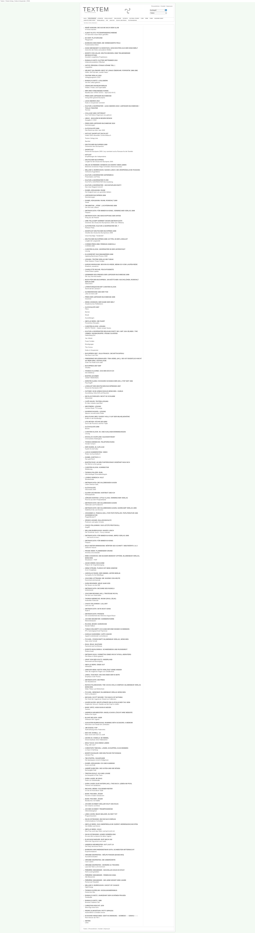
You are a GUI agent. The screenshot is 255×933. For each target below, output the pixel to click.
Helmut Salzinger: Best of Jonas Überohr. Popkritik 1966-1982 (111, 70)
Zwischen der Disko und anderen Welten (98, 50)
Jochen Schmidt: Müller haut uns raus (101, 804)
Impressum (170, 6)
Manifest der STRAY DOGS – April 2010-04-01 (100, 92)
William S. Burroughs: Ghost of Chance (102, 885)
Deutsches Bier (90, 892)
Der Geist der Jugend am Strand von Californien (100, 699)
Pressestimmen (155, 6)
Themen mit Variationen (92, 785)
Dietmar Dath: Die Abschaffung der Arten (103, 216)
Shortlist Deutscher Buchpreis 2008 (100, 231)
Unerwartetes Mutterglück (93, 439)
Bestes (87, 428)
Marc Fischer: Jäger (94, 794)
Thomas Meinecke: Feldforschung (100, 442)
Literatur (100, 18)
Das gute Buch (90, 459)
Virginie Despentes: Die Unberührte (100, 860)
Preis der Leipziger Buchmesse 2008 (100, 297)
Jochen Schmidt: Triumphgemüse (99, 809)
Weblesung (88, 469)
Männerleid (88, 398)
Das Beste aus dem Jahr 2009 (95, 130)
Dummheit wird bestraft (92, 580)
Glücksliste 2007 (92, 307)
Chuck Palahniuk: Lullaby (96, 604)
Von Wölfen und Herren (92, 826)
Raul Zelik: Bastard (93, 644)
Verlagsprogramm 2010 (92, 77)
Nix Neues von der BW (92, 585)
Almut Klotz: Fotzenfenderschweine (101, 33)
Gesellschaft (108, 18)
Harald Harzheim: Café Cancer (98, 634)
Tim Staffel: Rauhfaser (95, 758)
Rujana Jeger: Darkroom (96, 624)
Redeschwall (89, 651)
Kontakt (163, 6)
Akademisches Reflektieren (94, 304)
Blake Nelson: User (93, 717)
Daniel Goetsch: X (92, 457)
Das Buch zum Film (91, 355)
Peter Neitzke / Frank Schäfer (94, 261)
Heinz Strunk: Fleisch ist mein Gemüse (101, 568)
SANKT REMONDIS (92, 378)
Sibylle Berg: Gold (93, 829)
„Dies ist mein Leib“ (91, 294)
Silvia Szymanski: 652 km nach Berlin (100, 819)
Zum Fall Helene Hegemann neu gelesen (98, 115)
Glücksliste (90, 488)
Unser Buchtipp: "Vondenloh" (94, 236)
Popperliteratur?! (90, 517)
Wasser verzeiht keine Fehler (94, 413)
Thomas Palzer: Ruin (93, 472)
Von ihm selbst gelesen (92, 82)
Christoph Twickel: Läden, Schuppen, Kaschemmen (106, 748)
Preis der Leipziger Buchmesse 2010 (100, 123)
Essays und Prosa (121, 20)
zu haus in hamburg (91, 750)
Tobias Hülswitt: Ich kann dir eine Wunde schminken (107, 629)
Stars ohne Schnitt (91, 641)
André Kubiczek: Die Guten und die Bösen (102, 768)
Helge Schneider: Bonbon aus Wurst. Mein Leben (105, 165)
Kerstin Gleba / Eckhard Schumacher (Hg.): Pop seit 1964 (109, 381)
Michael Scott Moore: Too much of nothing (104, 697)
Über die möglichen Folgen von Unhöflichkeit (99, 671)
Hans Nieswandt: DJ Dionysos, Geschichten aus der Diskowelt (111, 48)
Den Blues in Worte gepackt (94, 656)
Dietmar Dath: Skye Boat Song (98, 609)
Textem (2, 1)
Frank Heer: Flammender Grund (99, 551)
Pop (107, 20)
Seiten (87, 921)
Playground (88, 40)
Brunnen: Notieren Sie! (92, 902)
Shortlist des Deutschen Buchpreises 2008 (99, 233)
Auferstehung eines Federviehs (95, 729)
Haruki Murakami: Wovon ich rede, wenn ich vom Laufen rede (111, 264)
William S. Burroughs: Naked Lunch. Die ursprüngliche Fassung (112, 170)
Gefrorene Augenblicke (92, 172)
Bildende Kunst (158, 18)
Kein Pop (112, 20)
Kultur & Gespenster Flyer (96, 180)
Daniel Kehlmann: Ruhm (95, 190)
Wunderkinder (89, 479)
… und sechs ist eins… (92, 537)
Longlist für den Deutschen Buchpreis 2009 (99, 161)
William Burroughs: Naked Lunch (99, 530)
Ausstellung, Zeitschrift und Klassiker (97, 393)
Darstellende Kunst (89, 20)
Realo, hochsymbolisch (92, 454)
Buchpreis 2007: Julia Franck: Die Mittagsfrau (104, 353)
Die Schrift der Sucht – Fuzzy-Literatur (97, 532)
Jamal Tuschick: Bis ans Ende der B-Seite (102, 675)
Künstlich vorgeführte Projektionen (96, 57)
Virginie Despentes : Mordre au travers (102, 865)
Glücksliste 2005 (90, 489)
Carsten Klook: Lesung (95, 326)
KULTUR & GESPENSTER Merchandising (99, 182)
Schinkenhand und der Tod (96, 292)
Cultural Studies (134, 18)
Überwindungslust (91, 811)
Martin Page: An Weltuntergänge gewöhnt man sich (107, 462)
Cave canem (89, 862)
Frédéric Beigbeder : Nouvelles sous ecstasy (105, 870)
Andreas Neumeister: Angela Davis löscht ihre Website (108, 712)
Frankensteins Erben (92, 45)
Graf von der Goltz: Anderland (98, 659)
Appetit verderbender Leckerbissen (96, 636)
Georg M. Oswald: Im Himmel (97, 738)
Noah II (87, 610)
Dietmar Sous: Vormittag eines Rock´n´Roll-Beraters (108, 654)
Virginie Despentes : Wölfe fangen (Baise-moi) (104, 855)
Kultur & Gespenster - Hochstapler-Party (103, 185)
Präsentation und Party (92, 177)
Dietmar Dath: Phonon (94, 614)
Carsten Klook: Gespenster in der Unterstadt (105, 249)
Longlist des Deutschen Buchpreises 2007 (103, 386)
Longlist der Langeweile (92, 241)
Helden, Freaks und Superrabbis (95, 87)
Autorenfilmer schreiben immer (95, 912)
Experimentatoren (91, 851)
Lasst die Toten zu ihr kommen (95, 867)
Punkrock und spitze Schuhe (94, 522)
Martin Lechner (92, 376)
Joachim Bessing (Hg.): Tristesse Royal (101, 593)
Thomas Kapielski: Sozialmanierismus (101, 890)
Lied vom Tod (89, 605)
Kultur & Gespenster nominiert (95, 103)
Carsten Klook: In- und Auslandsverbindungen (105, 432)
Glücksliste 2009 (92, 128)
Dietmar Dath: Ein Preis (95, 680)
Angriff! (87, 527)
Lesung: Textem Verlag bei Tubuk (99, 259)
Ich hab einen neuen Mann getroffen (96, 34)
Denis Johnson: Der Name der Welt (100, 302)
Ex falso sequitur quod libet (93, 403)
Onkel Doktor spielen (92, 271)
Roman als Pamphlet (92, 882)
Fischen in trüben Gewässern (94, 795)
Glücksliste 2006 (92, 427)
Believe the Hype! (91, 714)
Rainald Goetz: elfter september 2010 (101, 60)
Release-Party (89, 228)
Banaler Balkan (90, 626)
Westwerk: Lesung (93, 406)
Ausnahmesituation (91, 856)
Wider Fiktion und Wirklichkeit (94, 689)
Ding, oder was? (90, 745)
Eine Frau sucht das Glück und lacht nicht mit (100, 831)
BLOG (85, 18)
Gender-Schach (90, 444)
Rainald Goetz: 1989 (93, 900)
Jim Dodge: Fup (91, 728)
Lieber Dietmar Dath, (92, 484)
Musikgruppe (89, 344)
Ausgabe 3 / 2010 (90, 120)
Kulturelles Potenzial (91, 600)
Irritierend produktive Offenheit (95, 62)
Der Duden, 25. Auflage (94, 447)
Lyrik (142, 18)
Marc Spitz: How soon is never (98, 707)
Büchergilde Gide (90, 770)
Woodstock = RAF (91, 560)
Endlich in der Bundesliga (93, 418)
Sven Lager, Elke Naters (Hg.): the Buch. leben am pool (108, 783)
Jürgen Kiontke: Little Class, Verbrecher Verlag (106, 498)
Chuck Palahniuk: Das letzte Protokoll (102, 525)
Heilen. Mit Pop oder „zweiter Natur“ (96, 72)
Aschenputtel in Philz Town (93, 775)
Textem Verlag (9, 1)
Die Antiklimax (89, 372)
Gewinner (88, 299)
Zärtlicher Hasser (90, 547)
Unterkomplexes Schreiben (94, 821)
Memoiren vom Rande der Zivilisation (97, 724)
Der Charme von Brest (92, 806)
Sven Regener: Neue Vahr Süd (97, 583)
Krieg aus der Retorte (92, 217)
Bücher (87, 312)
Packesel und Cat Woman (93, 646)
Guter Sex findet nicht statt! (94, 362)
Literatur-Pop (89, 755)
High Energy (89, 887)
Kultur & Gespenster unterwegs (99, 175)
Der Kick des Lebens (92, 207)
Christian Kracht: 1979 (94, 905)
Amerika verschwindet (92, 552)
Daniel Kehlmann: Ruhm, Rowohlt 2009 (101, 200)
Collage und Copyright (95, 113)
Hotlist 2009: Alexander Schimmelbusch (98, 135)
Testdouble (88, 897)
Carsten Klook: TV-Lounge (93, 408)
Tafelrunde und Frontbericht (94, 505)
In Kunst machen (90, 29)
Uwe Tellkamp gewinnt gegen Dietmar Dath (103, 221)
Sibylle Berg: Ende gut (95, 664)
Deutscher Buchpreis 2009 (96, 144)
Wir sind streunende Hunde (96, 91)
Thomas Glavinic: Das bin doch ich (99, 371)
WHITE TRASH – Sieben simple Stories (98, 328)
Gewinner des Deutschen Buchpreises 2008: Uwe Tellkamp (104, 222)
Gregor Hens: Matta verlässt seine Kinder (103, 670)
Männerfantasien (90, 621)
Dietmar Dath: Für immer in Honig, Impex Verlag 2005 (107, 535)
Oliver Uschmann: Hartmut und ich (100, 493)
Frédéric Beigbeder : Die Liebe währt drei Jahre (105, 880)
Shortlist (89, 149)
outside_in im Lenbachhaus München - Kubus (104, 391)
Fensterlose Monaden (92, 323)
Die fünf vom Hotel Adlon (93, 595)
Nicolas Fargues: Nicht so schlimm (100, 396)
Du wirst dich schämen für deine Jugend (98, 836)
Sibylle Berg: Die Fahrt (95, 321)
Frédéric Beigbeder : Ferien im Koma (100, 875)
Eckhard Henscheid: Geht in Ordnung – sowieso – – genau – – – (111, 916)
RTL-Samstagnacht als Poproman (96, 631)
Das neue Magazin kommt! (94, 187)
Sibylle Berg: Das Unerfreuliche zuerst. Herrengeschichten (111, 824)
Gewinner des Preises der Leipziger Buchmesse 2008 (107, 274)
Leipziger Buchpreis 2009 (95, 195)
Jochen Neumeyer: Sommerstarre (99, 619)
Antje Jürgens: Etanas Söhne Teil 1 (100, 65)
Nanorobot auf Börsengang (93, 661)
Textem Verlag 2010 (93, 75)
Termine (87, 110)
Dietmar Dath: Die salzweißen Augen (101, 482)
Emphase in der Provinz (93, 676)
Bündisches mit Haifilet (92, 800)
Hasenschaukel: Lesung (95, 411)
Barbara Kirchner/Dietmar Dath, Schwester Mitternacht (109, 849)
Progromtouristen (90, 816)
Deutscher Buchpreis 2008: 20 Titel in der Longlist (106, 239)
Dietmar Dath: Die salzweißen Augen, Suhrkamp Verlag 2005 (111, 508)
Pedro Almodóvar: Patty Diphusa (99, 910)
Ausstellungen (89, 318)
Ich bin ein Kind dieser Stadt (94, 790)
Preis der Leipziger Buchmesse (98, 96)
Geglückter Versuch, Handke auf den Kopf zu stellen (102, 704)
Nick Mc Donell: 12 (93, 733)
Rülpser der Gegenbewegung (94, 565)
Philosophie (117, 18)
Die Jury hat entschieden (93, 276)
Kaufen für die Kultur (91, 449)
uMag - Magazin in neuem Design (98, 118)
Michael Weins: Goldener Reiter (99, 789)
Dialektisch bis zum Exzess (94, 510)
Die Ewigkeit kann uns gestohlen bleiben (98, 192)
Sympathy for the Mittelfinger (94, 575)
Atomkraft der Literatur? (92, 288)
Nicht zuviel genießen (92, 872)
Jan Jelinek (88, 338)
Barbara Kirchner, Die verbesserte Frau (102, 43)
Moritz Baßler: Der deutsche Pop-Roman (103, 753)
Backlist (87, 141)
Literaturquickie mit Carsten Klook (100, 287)
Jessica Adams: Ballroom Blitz (98, 520)
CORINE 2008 (90, 246)
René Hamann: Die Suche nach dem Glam (102, 27)
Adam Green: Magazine (94, 563)
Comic (151, 18)
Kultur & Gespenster (20, 1)
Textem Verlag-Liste (91, 138)
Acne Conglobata (90, 570)
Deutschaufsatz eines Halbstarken (96, 740)
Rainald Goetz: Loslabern (96, 80)
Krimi (146, 18)
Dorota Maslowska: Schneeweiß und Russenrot (106, 649)
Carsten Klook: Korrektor (97, 467)
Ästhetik (125, 18)
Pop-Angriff (88, 383)
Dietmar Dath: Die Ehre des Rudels (99, 588)
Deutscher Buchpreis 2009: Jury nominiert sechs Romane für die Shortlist (109, 151)
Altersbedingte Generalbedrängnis (96, 474)
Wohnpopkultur (90, 494)
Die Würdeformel (90, 681)
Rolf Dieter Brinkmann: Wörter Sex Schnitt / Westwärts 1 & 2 (111, 546)
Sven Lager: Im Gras (93, 778)
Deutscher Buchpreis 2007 (93, 388)
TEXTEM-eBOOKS (132, 20)
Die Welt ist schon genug (93, 464)
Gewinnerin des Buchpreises (94, 146)
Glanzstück (89, 283)
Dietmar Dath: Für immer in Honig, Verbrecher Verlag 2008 (110, 210)
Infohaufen (88, 666)
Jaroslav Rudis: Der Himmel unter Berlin (102, 573)
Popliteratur (92, 18)
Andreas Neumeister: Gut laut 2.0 (99, 844)
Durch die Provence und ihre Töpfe (96, 423)
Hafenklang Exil (90, 335)
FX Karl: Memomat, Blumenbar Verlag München (105, 692)
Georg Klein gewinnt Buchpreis (95, 97)
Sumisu (87, 709)
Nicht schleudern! (90, 694)
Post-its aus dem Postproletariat (95, 499)
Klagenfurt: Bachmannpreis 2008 (99, 254)
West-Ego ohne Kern (92, 907)
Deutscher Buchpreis (94, 160)
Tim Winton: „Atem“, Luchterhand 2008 (101, 205)
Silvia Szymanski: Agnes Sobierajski (100, 834)
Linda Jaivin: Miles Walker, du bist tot (101, 814)
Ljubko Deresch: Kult (94, 477)
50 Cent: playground (93, 38)
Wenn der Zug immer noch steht (95, 841)
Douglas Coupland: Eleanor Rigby (100, 437)
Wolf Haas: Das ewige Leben (97, 743)
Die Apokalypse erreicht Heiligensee (96, 760)
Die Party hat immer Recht (93, 846)
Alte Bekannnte (90, 877)
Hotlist (88, 155)
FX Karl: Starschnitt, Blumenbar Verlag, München (106, 639)
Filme (87, 309)
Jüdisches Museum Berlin (96, 86)
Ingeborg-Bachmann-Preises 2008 (96, 256)
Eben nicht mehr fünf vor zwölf (95, 734)
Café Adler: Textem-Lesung (96, 401)
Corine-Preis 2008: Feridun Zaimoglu (100, 244)
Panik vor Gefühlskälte (92, 780)
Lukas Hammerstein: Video (96, 452)
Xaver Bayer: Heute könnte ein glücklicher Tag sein (107, 702)
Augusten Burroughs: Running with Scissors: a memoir (109, 722)
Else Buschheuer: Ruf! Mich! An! (98, 839)
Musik (87, 315)
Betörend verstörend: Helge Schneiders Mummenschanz (103, 166)
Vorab (87, 202)
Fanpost (87, 212)
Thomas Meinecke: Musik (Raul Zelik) (100, 598)
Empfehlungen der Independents (95, 156)
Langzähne (88, 67)
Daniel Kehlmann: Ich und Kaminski (100, 763)
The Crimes (89, 347)
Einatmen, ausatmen (92, 266)
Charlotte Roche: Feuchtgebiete (99, 269)
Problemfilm (100, 20)
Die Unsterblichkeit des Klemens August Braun (100, 615)
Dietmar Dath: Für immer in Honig (99, 540)
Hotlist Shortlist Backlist (96, 133)
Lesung (87, 251)
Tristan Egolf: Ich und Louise (97, 773)
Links (87, 922)
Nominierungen (90, 125)
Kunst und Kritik (90, 765)
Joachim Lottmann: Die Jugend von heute (102, 578)
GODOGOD (89, 590)
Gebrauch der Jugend (92, 719)
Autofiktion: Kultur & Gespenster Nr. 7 (102, 226)
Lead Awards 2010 (92, 101)
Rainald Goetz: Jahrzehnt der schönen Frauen (105, 895)
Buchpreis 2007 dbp (93, 366)
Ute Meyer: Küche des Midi (96, 421)
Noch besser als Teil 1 (92, 917)
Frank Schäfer (89, 341)
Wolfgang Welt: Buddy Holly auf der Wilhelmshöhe (107, 416)
